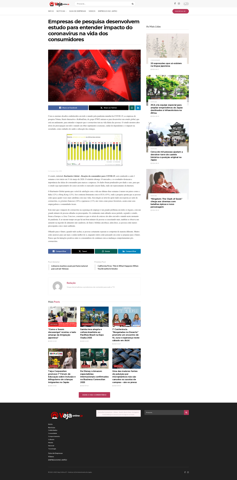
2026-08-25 (155, 163)
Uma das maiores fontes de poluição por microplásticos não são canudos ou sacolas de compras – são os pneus (125, 376)
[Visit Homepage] (59, 4)
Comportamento (54, 436)
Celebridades (87, 324)
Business (53, 366)
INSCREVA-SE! (180, 11)
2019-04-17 (155, 69)
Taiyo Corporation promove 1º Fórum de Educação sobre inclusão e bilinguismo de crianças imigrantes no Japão (62, 376)
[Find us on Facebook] (175, 3)
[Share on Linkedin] (138, 107)
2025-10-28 (52, 341)
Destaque (54, 324)
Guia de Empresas (77, 11)
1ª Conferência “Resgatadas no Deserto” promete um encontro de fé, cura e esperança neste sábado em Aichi (125, 335)
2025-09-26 (85, 385)
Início (51, 11)
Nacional (118, 366)
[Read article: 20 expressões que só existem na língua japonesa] (167, 48)
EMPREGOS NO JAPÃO (107, 11)
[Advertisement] (166, 434)
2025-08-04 (117, 385)
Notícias (61, 11)
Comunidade (155, 60)
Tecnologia (52, 449)
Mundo (50, 442)
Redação (71, 283)
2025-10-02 (52, 385)
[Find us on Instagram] (179, 3)
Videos (92, 11)
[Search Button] (133, 3)
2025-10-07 (117, 344)
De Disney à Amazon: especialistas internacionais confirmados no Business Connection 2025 (94, 376)
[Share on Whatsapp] (132, 107)
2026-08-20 (155, 116)
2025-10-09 (85, 341)
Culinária (51, 439)
